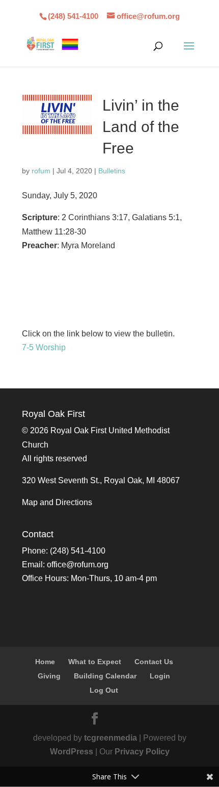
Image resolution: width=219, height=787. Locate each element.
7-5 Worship (44, 347)
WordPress (71, 751)
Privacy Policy (142, 751)
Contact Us (153, 662)
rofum (41, 171)
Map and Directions (57, 502)
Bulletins (111, 171)
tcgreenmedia (110, 737)
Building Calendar (105, 676)
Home (45, 662)
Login (160, 676)
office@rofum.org (77, 564)
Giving (49, 676)
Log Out (104, 690)
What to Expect (94, 662)
